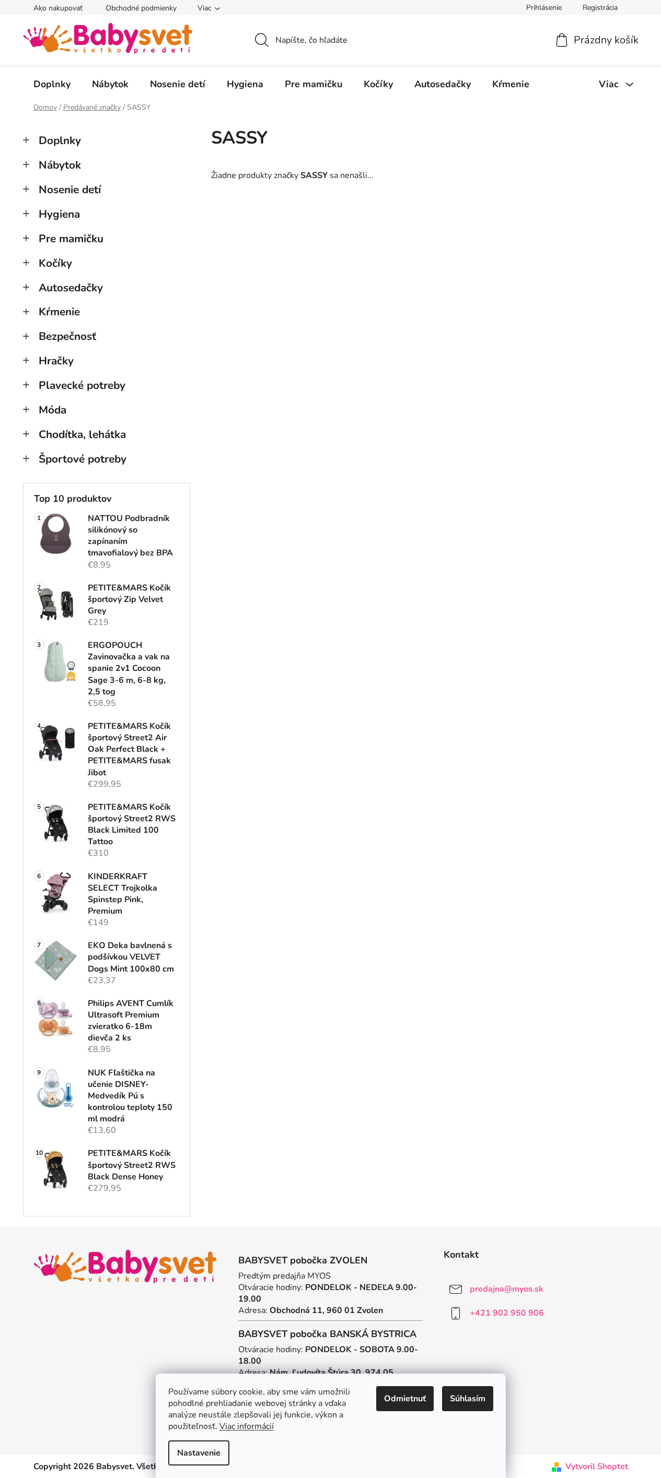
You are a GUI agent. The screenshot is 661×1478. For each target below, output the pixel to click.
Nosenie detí (70, 189)
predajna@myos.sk (506, 1289)
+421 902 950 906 (507, 1313)
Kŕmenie (59, 311)
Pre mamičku (71, 238)
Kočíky (55, 263)
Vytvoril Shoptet (596, 1466)
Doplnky (60, 140)
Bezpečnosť (67, 336)
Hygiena (59, 214)
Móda (52, 410)
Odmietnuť (405, 1398)
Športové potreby (82, 459)
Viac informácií (246, 1426)
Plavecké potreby (82, 385)
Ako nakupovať (58, 8)
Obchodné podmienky (141, 8)
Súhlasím (467, 1398)
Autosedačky (71, 287)
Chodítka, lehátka (82, 434)
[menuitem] (52, 84)
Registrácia (600, 8)
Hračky (56, 360)
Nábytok (60, 165)
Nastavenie (199, 1453)
